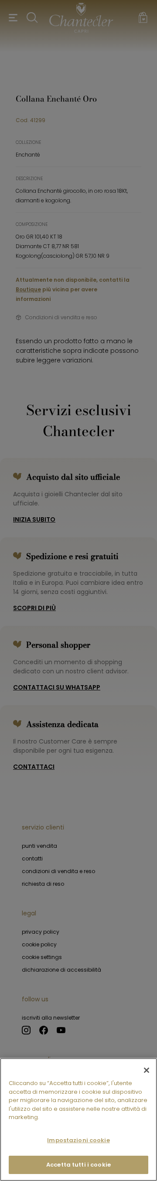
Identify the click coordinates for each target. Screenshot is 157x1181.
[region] (78, 1119)
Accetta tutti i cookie (78, 1165)
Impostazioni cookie (78, 1140)
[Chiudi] (146, 1070)
